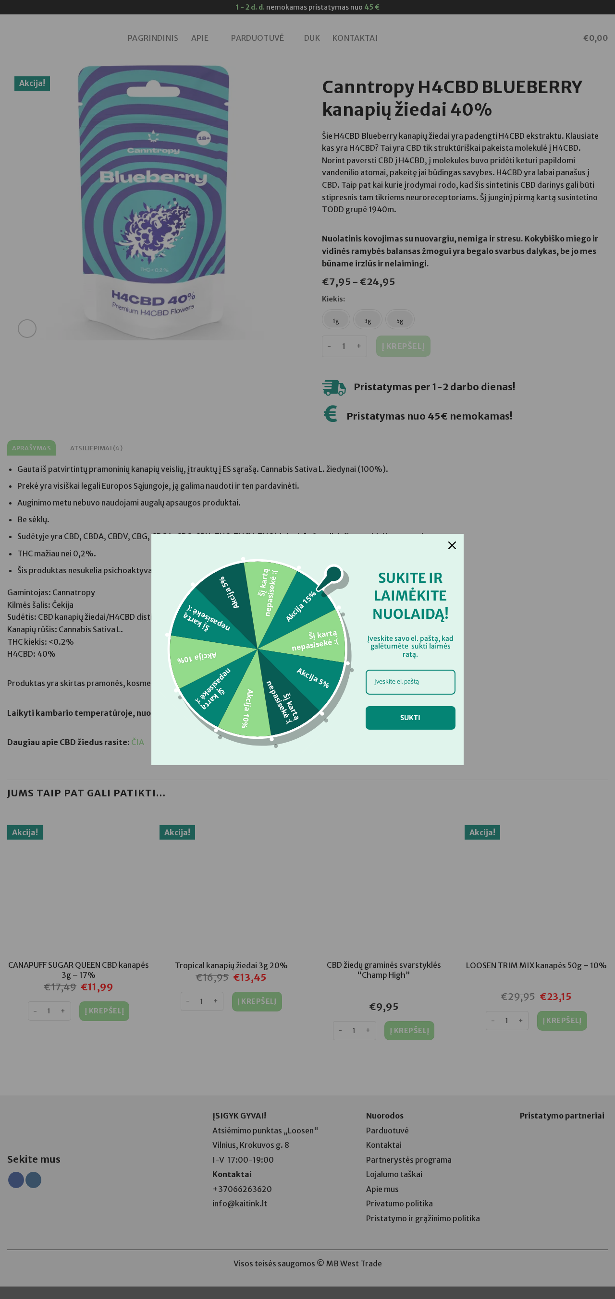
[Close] (452, 545)
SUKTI (410, 717)
